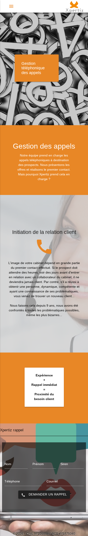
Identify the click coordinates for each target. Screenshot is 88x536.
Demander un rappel (44, 495)
